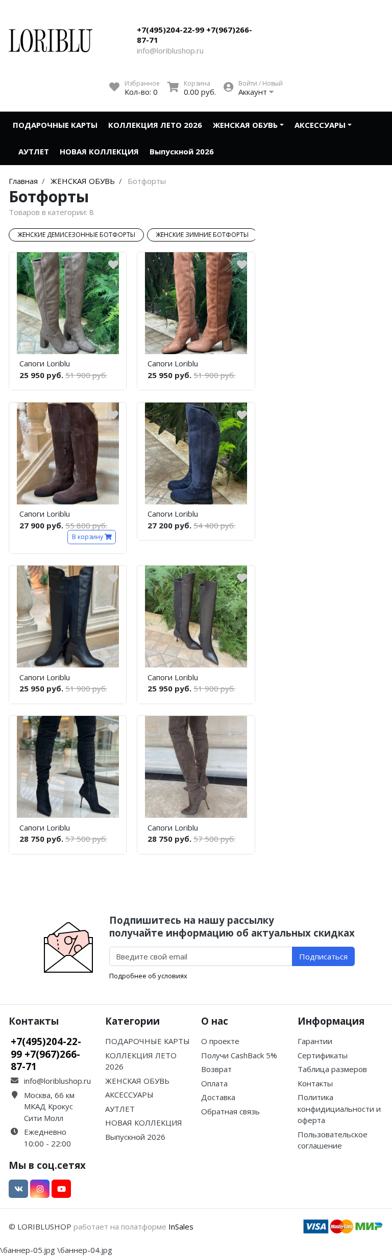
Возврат (216, 1069)
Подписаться (323, 956)
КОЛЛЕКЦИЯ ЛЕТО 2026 (155, 125)
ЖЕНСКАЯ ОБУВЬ (245, 125)
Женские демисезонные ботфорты (76, 234)
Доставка (218, 1097)
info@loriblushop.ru (170, 50)
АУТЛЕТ (33, 151)
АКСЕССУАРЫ (320, 125)
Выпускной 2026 (182, 151)
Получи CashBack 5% (239, 1055)
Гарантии (315, 1041)
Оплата (214, 1083)
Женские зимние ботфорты (202, 234)
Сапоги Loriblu (44, 363)
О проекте (220, 1041)
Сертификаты (323, 1055)
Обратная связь (230, 1111)
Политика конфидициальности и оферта (339, 1108)
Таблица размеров (332, 1069)
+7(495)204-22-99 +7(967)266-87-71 (194, 34)
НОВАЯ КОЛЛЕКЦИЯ (99, 151)
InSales (180, 1226)
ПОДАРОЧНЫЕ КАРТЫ (55, 125)
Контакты (315, 1083)
